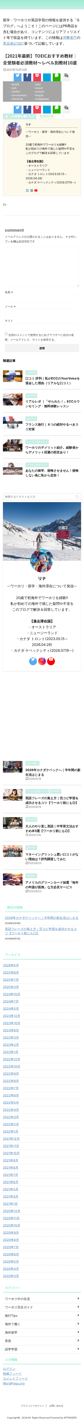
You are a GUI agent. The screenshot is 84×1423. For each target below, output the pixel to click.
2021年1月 (10, 1204)
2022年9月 (11, 1074)
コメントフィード (15, 1378)
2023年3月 (11, 1037)
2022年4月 (11, 1110)
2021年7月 (10, 1175)
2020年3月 (11, 1276)
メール (10, 306)
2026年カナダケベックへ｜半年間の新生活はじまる (41, 918)
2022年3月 (11, 1117)
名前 (9, 292)
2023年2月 (11, 1045)
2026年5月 (11, 965)
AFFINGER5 (70, 1417)
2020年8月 (11, 1240)
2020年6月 (11, 1254)
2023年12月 (11, 1016)
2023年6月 (11, 1030)
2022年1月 (10, 1131)
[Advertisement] (42, 715)
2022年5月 (11, 1102)
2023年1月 (10, 1052)
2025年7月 (11, 980)
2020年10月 (11, 1225)
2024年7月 (11, 1001)
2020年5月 (11, 1261)
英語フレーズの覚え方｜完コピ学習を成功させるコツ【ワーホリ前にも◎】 (41, 931)
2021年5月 (10, 1189)
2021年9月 (10, 1160)
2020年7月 (11, 1247)
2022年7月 (11, 1088)
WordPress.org (14, 1383)
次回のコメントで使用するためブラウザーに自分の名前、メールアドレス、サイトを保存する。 (39, 337)
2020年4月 (11, 1269)
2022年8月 (11, 1081)
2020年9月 (11, 1233)
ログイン (9, 1369)
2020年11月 (11, 1218)
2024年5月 (11, 1009)
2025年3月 (11, 987)
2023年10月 (11, 1023)
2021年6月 (10, 1182)
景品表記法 (12, 43)
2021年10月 (11, 1153)
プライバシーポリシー (32, 1405)
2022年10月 (11, 1066)
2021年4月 (10, 1196)
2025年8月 (11, 972)
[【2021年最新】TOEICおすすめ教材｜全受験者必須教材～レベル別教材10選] (47, 77)
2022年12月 (11, 1059)
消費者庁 (70, 38)
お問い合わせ (56, 1405)
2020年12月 (11, 1211)
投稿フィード (12, 1374)
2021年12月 (11, 1139)
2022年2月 (11, 1124)
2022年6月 (11, 1095)
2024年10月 (11, 994)
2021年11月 (11, 1146)
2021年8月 (10, 1167)
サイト (9, 320)
